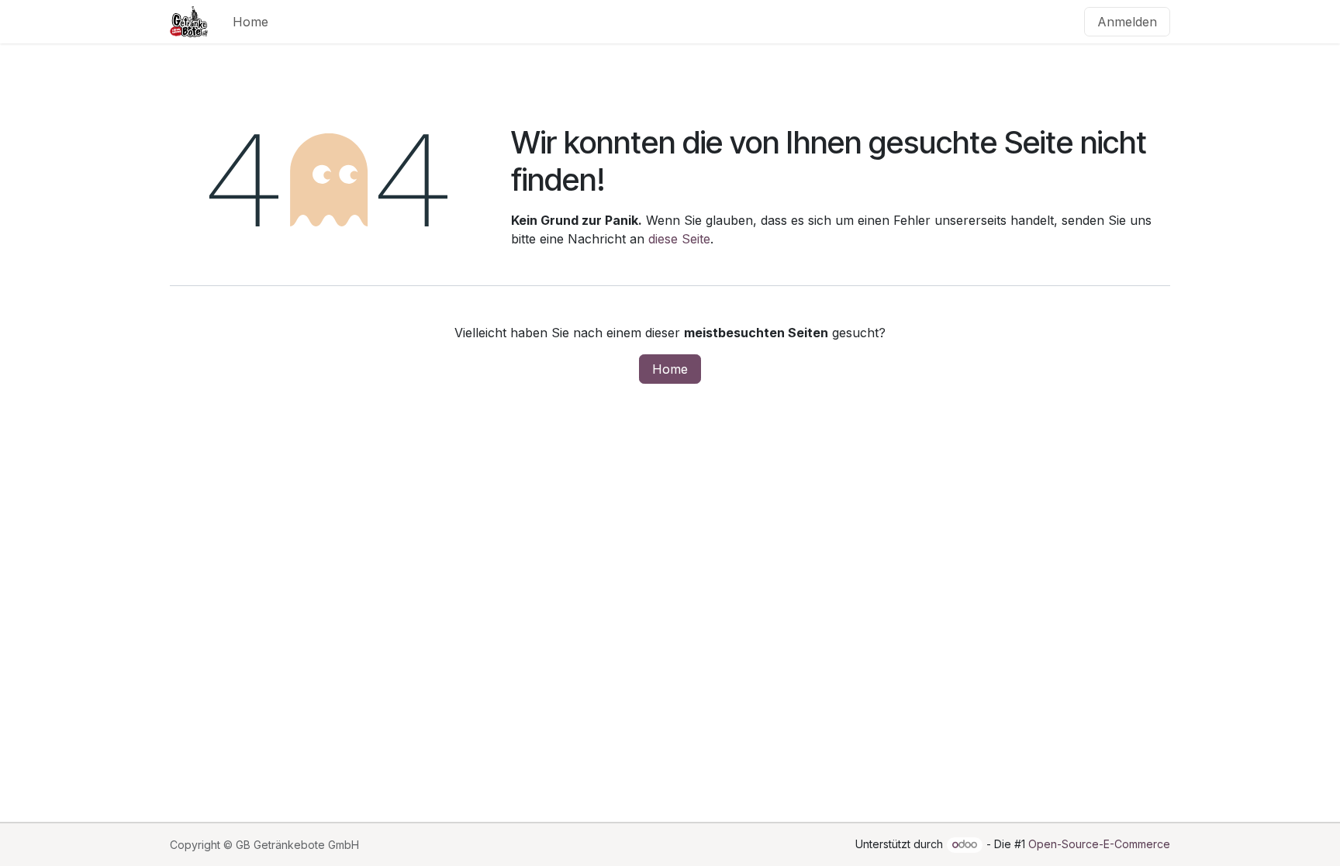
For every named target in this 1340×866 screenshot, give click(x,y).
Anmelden (1127, 21)
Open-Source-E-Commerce (1099, 843)
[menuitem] (250, 21)
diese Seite (679, 239)
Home (670, 369)
